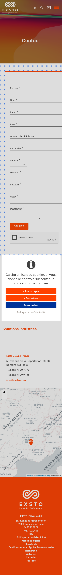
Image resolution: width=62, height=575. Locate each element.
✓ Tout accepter (31, 291)
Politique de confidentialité (31, 312)
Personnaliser (31, 305)
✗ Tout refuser (31, 298)
